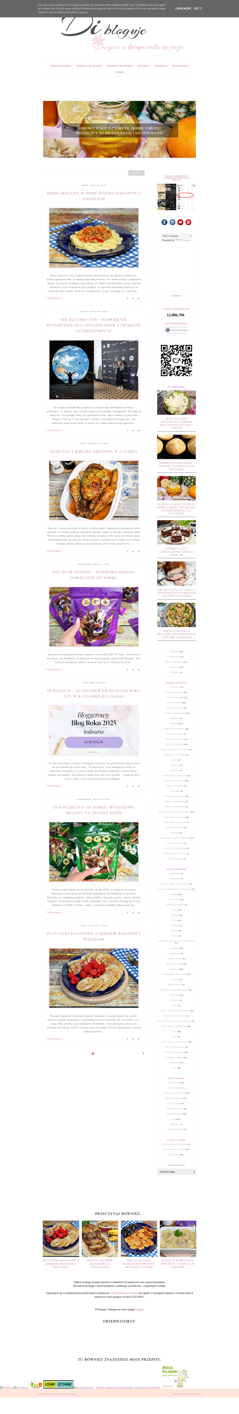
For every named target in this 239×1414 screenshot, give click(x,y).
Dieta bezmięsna (174, 1098)
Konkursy (174, 657)
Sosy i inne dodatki (175, 1047)
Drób (174, 894)
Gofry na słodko (175, 734)
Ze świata (174, 1155)
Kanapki (175, 925)
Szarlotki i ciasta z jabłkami (174, 838)
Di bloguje (60, 1394)
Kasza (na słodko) (174, 744)
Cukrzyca (174, 1083)
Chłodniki (175, 879)
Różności (175, 672)
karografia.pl (194, 1394)
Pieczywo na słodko (174, 796)
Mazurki (175, 770)
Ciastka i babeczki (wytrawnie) (174, 889)
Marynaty (175, 953)
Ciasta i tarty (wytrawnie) (174, 884)
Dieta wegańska (174, 1109)
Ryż (174, 1037)
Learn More (183, 8)
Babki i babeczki (174, 692)
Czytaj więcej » (54, 298)
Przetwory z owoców (175, 822)
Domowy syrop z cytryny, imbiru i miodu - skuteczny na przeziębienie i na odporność (120, 130)
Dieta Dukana (175, 1088)
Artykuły (144, 66)
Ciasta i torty (174, 703)
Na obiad (174, 969)
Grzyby (174, 915)
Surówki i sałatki (174, 1052)
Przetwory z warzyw (174, 1016)
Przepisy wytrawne (120, 66)
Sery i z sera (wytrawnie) (174, 1042)
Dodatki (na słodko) (174, 729)
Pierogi (174, 1000)
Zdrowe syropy (175, 1129)
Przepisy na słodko (89, 66)
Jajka (174, 920)
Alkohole (174, 687)
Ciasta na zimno (174, 708)
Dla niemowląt (174, 1114)
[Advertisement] (102, 84)
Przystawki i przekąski (174, 1026)
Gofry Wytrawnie (175, 905)
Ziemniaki (174, 1063)
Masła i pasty (174, 959)
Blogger (139, 1309)
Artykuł (174, 651)
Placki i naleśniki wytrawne (174, 1011)
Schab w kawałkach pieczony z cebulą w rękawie (178, 1263)
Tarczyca (175, 1124)
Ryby (174, 1031)
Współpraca (181, 66)
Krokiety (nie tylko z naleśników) (176, 941)
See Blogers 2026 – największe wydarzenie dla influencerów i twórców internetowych (93, 325)
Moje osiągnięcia (174, 662)
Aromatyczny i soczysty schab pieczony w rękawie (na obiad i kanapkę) (176, 592)
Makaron (174, 948)
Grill (174, 910)
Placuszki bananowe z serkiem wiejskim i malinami (61, 1263)
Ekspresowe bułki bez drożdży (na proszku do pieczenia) (176, 466)
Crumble (174, 718)
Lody (174, 760)
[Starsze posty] (144, 1053)
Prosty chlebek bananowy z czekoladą (100, 1263)
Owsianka (175, 791)
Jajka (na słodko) (174, 739)
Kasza (174, 931)
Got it (198, 8)
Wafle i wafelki (175, 843)
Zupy (174, 1068)
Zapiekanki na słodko (175, 853)
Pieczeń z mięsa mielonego (175, 990)
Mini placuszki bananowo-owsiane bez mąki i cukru (138, 1263)
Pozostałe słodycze (174, 817)
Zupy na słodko (175, 859)
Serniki (174, 833)
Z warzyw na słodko (174, 848)
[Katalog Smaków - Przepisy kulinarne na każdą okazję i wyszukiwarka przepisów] (116, 1387)
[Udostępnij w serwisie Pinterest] (138, 299)
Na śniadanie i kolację (174, 775)
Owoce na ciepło (174, 786)
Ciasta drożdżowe (174, 697)
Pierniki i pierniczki (174, 801)
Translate (186, 240)
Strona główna (61, 66)
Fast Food (174, 899)
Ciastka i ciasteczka (174, 713)
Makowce (175, 765)
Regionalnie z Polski (174, 1149)
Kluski (175, 936)
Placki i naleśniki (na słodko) (174, 812)
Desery (174, 723)
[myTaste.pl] (21, 1387)
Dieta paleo (175, 1103)
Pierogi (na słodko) (175, 807)
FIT (174, 1119)
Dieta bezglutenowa (174, 1093)
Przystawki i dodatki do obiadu (174, 1021)
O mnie (119, 72)
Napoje (174, 979)
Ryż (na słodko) (174, 827)
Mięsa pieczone (174, 964)
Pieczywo (174, 995)
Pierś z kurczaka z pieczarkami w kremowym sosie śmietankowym (176, 634)
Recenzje (161, 66)
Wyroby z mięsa (174, 1057)
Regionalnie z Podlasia (174, 1144)
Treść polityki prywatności (124, 1293)
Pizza (175, 1005)
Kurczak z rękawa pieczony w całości (94, 451)
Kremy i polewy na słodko (174, 749)
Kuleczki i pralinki (175, 755)
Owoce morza (175, 985)
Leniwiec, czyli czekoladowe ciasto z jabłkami (176, 551)
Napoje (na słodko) (174, 781)
